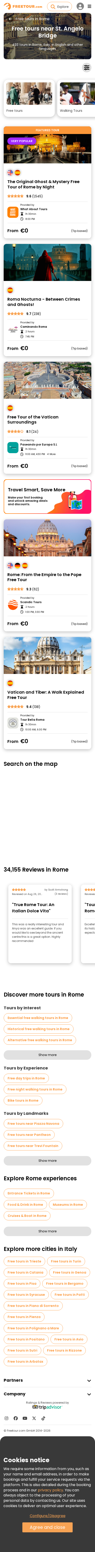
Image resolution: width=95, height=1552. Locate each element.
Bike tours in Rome (23, 1100)
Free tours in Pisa (22, 1283)
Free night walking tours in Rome (35, 1089)
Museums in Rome (68, 1204)
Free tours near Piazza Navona (33, 1123)
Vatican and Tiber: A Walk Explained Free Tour (45, 695)
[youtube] (25, 1418)
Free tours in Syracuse (26, 1294)
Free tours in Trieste (24, 1261)
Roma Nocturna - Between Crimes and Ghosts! (43, 302)
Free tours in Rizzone (64, 1350)
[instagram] (6, 1418)
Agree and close (47, 1527)
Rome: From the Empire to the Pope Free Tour (44, 577)
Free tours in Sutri (22, 1350)
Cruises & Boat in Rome (27, 1215)
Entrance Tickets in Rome (29, 1193)
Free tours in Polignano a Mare (33, 1328)
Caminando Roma (33, 326)
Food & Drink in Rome (25, 1204)
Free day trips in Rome (26, 1078)
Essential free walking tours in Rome (38, 1018)
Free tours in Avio (68, 1339)
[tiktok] (43, 1418)
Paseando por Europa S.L (38, 444)
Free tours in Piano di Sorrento (33, 1305)
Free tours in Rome (32, 19)
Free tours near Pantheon (29, 1134)
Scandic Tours (31, 602)
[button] (29, 98)
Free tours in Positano (26, 1339)
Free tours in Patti (70, 1294)
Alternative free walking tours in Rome (40, 1040)
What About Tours (33, 209)
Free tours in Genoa (69, 1272)
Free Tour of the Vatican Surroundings (33, 419)
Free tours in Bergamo (64, 1283)
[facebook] (15, 1418)
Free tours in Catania (25, 1272)
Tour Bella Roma (32, 719)
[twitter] (34, 1418)
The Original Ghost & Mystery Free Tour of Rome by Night (43, 184)
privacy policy (50, 1490)
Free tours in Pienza (24, 1317)
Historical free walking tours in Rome (39, 1029)
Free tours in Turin (66, 1261)
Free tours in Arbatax (25, 1361)
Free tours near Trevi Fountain (33, 1146)
